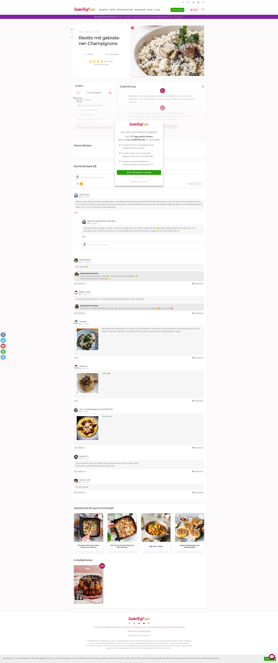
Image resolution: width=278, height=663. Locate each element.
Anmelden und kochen (139, 181)
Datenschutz (139, 627)
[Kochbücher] (71, 30)
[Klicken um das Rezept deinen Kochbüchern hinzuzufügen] (88, 542)
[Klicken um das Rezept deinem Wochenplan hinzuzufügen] (100, 516)
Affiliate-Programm (113, 627)
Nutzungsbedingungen (156, 627)
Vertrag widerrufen (176, 627)
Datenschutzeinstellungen (139, 631)
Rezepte (103, 10)
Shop (150, 10)
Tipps (112, 10)
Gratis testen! (177, 10)
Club (157, 10)
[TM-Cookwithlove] (88, 584)
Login (194, 10)
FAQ (96, 627)
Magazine (140, 10)
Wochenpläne (125, 10)
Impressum (128, 627)
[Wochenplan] (72, 37)
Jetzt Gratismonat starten (139, 172)
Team (101, 627)
